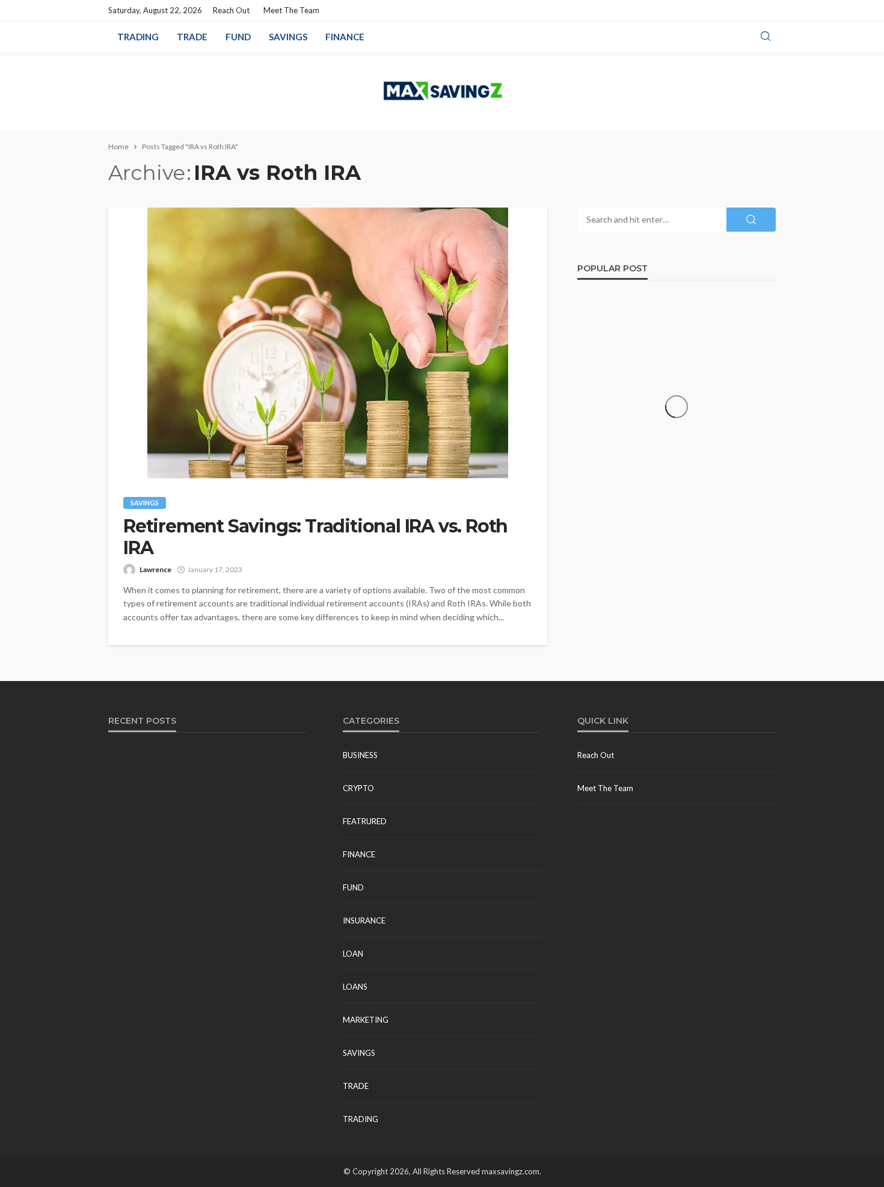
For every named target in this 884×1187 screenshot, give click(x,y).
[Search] (765, 36)
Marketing (365, 1020)
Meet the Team (291, 10)
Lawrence (155, 569)
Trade (192, 36)
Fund (238, 36)
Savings (288, 36)
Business (360, 755)
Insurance (364, 920)
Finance (344, 36)
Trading (138, 36)
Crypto (358, 788)
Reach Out (231, 10)
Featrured (365, 821)
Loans (355, 986)
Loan (353, 953)
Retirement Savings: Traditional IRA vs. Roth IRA (315, 537)
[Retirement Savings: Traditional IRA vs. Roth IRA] (327, 343)
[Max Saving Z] (442, 91)
